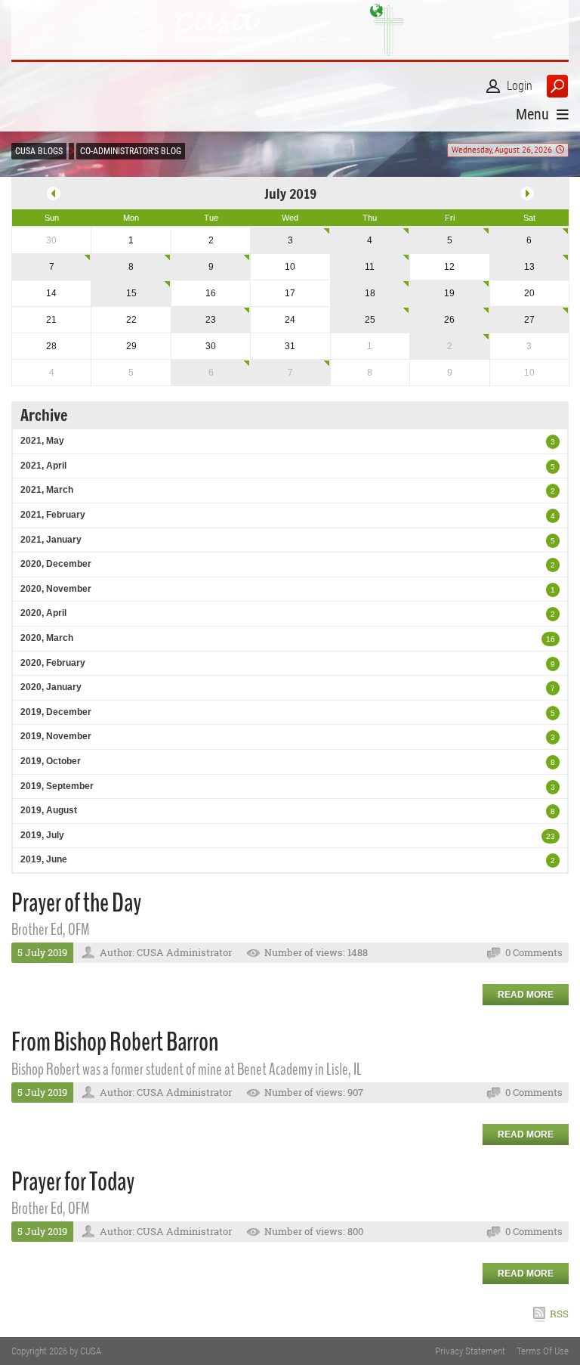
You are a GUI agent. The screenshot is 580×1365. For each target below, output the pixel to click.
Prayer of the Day (76, 903)
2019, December (55, 712)
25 (370, 319)
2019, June (43, 859)
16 (550, 639)
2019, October (50, 761)
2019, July (42, 835)
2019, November (55, 736)
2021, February (52, 514)
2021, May (42, 440)
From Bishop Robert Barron (114, 1042)
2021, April (43, 465)
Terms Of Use (543, 1351)
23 (210, 319)
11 (370, 267)
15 (131, 293)
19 (449, 293)
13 (529, 267)
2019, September (57, 786)
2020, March (46, 638)
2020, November (55, 588)
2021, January (51, 539)
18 (370, 293)
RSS (559, 1313)
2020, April (43, 613)
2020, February (52, 663)
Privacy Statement (470, 1351)
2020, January (51, 687)
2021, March (46, 489)
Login (519, 86)
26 (449, 319)
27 (529, 319)
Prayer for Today (72, 1181)
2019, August (48, 810)
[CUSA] (290, 30)
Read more (526, 994)
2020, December (55, 564)
